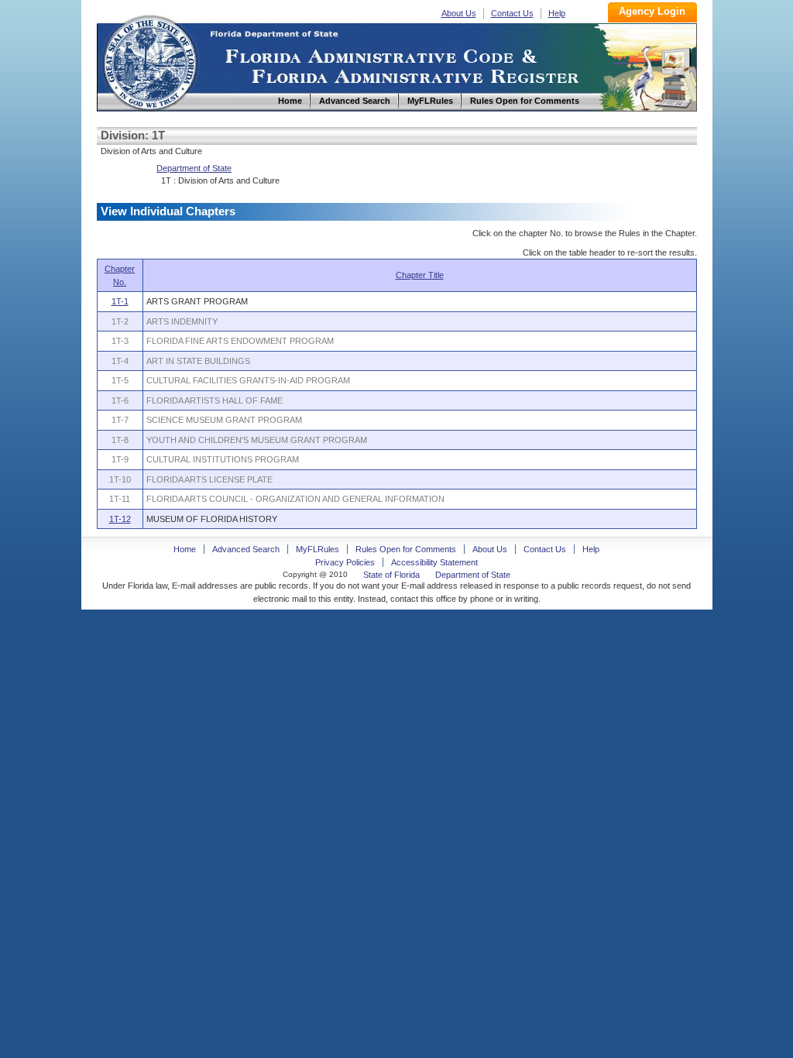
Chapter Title (420, 275)
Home (149, 60)
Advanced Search (246, 549)
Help (556, 13)
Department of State (194, 168)
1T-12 (120, 519)
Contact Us (512, 13)
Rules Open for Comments (405, 549)
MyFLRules (317, 549)
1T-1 (120, 301)
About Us (458, 13)
